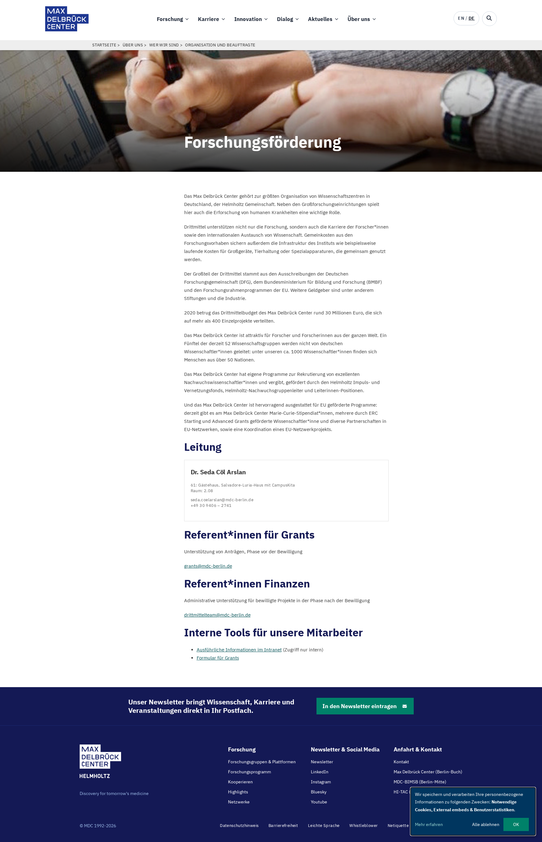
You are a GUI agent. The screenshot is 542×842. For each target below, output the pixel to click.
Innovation (248, 19)
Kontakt (401, 762)
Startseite (104, 45)
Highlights (238, 792)
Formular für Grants (218, 658)
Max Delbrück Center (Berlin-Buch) (428, 772)
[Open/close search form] (489, 18)
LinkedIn (319, 772)
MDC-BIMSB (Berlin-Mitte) (420, 782)
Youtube (319, 802)
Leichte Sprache (324, 825)
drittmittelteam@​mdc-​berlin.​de (217, 615)
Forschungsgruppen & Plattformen (262, 762)
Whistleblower (363, 825)
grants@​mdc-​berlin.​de (208, 566)
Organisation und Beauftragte (220, 45)
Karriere (208, 19)
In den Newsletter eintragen (359, 706)
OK (516, 824)
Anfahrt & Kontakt (418, 749)
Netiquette (398, 825)
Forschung (170, 19)
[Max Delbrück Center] (67, 30)
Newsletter (322, 762)
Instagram (321, 782)
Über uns (359, 19)
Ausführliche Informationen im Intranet (239, 650)
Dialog (285, 19)
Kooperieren (240, 782)
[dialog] (473, 811)
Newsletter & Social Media (345, 749)
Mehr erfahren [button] (429, 824)
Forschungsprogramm (249, 772)
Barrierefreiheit (283, 825)
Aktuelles (320, 19)
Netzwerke (239, 802)
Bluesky (319, 792)
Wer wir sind (164, 45)
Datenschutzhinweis (239, 825)
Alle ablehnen (485, 824)
